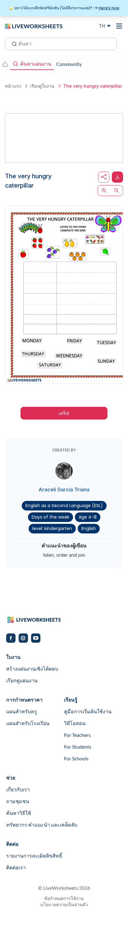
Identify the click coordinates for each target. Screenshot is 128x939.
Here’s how (108, 8)
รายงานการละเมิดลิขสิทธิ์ (34, 856)
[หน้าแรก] (33, 26)
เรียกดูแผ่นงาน (22, 680)
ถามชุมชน (17, 801)
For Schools (76, 758)
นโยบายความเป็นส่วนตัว (64, 904)
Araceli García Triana (64, 489)
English (88, 528)
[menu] (119, 26)
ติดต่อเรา (16, 867)
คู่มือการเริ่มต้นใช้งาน (88, 711)
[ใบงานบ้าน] (5, 64)
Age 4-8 (88, 517)
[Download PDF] (117, 177)
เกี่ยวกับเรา (18, 789)
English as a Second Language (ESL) (64, 505)
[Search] (12, 43)
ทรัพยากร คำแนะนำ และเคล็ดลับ (41, 825)
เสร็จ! (64, 413)
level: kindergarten (52, 528)
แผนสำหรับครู (21, 711)
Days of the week (50, 517)
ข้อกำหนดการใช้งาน (64, 898)
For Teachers (77, 735)
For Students (77, 747)
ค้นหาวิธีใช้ (18, 813)
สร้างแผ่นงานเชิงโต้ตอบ (32, 669)
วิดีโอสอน (74, 723)
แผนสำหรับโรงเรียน (27, 723)
